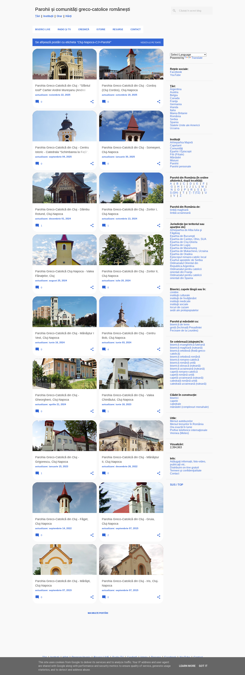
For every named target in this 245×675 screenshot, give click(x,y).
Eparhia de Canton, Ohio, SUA (188, 239)
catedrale (175, 403)
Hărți (69, 16)
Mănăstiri (175, 157)
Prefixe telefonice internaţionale (188, 430)
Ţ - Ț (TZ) (194, 192)
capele (174, 400)
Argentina (176, 89)
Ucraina (174, 128)
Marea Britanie (178, 113)
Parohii (174, 163)
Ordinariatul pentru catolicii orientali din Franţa (186, 271)
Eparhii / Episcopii (181, 151)
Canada (175, 98)
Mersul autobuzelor (181, 421)
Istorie (100, 29)
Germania (176, 104)
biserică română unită (183, 362)
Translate (197, 57)
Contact (135, 29)
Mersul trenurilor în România (187, 424)
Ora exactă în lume (181, 427)
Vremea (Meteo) (179, 433)
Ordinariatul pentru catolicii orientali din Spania (186, 277)
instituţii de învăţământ (183, 298)
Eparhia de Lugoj (180, 245)
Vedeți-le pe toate (150, 42)
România (175, 116)
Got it (203, 665)
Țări (37, 16)
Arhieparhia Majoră (181, 142)
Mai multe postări (98, 613)
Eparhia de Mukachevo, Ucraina (189, 251)
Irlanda (174, 107)
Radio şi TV (64, 29)
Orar (59, 16)
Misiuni (174, 160)
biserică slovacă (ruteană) (185, 365)
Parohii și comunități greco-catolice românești (82, 9)
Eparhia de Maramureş (183, 248)
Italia (173, 110)
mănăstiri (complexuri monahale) (189, 407)
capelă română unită (182, 374)
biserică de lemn (180, 324)
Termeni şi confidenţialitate (186, 470)
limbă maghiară (179, 209)
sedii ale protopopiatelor (184, 310)
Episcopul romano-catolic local (188, 257)
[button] (92, 102)
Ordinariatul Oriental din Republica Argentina (184, 264)
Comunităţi (176, 148)
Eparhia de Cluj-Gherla (183, 242)
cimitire (174, 292)
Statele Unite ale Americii (185, 125)
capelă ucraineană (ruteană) (186, 377)
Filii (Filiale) (177, 154)
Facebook (176, 72)
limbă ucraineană (180, 212)
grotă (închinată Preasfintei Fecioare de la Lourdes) (186, 329)
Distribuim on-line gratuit (184, 467)
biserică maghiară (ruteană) (186, 347)
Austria (174, 92)
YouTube (175, 75)
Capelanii (176, 145)
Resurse (118, 29)
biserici (174, 397)
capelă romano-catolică (184, 371)
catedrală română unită (183, 380)
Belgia (174, 95)
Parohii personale (180, 166)
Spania (174, 122)
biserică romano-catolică (184, 359)
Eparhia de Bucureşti (182, 236)
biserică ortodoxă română (185, 356)
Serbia (174, 119)
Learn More (187, 665)
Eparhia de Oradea (181, 254)
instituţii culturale (180, 295)
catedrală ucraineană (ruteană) (188, 383)
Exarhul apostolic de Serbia (186, 260)
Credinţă (83, 29)
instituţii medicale (180, 301)
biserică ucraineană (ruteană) (187, 368)
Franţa (174, 101)
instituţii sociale (179, 304)
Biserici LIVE (42, 29)
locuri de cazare (179, 307)
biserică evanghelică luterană (187, 344)
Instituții (48, 16)
